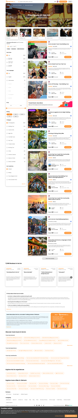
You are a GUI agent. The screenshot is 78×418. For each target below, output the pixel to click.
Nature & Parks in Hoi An (12, 376)
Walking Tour (16, 126)
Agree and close (71, 416)
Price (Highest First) (12, 176)
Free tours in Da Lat (22, 386)
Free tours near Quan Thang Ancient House (60, 358)
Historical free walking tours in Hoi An (32, 337)
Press (37, 399)
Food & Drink (16, 129)
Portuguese (16, 94)
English (16, 76)
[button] (12, 34)
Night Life (16, 133)
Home (8, 5)
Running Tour (16, 147)
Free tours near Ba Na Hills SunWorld (54, 363)
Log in (70, 1)
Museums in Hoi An (57, 343)
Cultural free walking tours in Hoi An (14, 340)
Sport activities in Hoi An (63, 340)
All (9, 114)
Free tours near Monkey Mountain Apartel (36, 363)
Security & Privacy (43, 399)
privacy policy (25, 411)
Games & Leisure (16, 154)
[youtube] (39, 405)
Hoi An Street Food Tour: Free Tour (57, 64)
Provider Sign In (16, 394)
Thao (52, 250)
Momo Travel (54, 53)
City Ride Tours (16, 137)
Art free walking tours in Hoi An (30, 340)
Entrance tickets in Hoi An (36, 343)
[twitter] (41, 405)
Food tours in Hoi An (49, 350)
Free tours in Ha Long (64, 383)
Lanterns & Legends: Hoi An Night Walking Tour (59, 113)
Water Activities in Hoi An (48, 373)
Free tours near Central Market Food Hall (15, 360)
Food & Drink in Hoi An (11, 373)
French (16, 84)
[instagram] (34, 405)
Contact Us (20, 399)
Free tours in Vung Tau (23, 388)
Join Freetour (8, 394)
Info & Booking (68, 96)
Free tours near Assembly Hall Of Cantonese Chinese (37, 358)
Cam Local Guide (55, 187)
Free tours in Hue (32, 383)
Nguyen (53, 208)
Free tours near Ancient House (32, 360)
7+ (9, 116)
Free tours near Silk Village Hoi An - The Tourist (50, 360)
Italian (16, 87)
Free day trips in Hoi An (11, 350)
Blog (33, 399)
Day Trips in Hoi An (23, 376)
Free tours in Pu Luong (61, 388)
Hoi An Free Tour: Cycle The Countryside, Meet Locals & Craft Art (58, 198)
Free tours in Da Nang (43, 383)
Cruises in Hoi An (47, 343)
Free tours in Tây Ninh (50, 388)
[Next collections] (71, 32)
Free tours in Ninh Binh (55, 386)
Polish (16, 91)
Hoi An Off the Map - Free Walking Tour (58, 84)
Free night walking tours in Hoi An (25, 350)
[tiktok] (43, 405)
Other (16, 151)
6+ (15, 116)
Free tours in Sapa (54, 383)
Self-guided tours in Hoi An (12, 343)
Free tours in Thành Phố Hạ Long (37, 388)
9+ (15, 114)
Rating (9, 172)
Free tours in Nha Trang (44, 386)
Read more (9, 309)
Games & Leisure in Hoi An (34, 376)
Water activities (16, 161)
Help (30, 399)
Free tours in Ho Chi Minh (22, 383)
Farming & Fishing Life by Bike (56, 133)
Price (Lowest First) (12, 179)
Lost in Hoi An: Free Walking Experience (58, 219)
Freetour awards (67, 399)
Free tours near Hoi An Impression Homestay (16, 363)
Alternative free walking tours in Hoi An (50, 337)
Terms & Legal (52, 399)
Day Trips (16, 140)
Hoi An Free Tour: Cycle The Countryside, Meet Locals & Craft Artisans (58, 155)
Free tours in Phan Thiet (11, 388)
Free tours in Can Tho (11, 386)
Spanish (16, 98)
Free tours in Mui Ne (32, 386)
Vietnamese (16, 80)
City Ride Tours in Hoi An (35, 373)
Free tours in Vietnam (17, 5)
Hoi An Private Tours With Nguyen (55, 165)
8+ (22, 114)
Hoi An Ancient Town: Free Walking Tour (58, 44)
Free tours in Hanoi (10, 383)
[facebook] (37, 405)
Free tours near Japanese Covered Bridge (15, 358)
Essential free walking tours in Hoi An (14, 337)
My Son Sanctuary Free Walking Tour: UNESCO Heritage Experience (58, 176)
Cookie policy (59, 399)
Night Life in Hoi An (59, 373)
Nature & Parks (16, 158)
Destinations (8, 399)
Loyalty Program (9, 402)
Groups (26, 399)
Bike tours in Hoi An (39, 350)
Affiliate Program (24, 394)
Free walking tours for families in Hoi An (47, 340)
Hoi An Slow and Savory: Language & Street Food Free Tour (59, 240)
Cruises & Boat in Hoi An (23, 373)
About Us (14, 399)
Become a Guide (63, 1)
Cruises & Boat (16, 144)
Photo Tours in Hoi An (24, 343)
